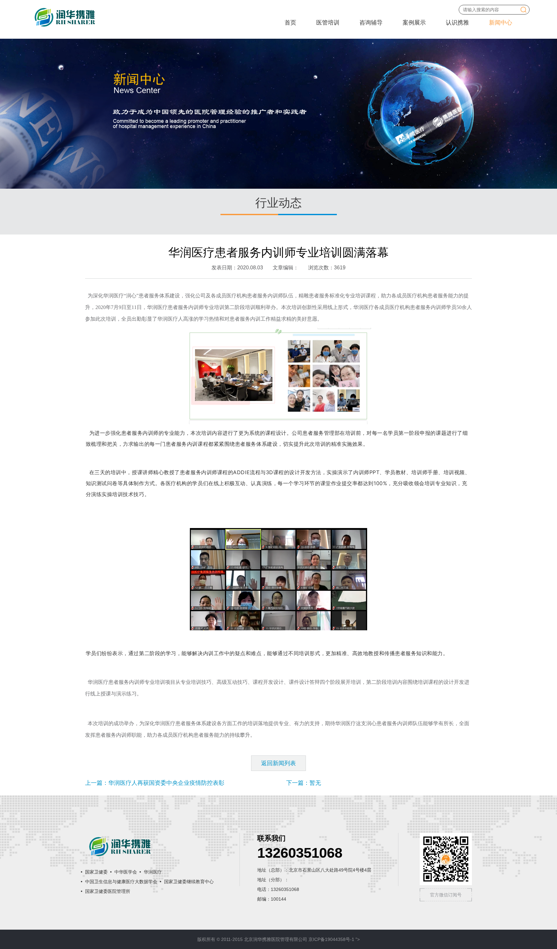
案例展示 (414, 22)
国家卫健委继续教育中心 (189, 881)
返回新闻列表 (278, 763)
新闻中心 (500, 22)
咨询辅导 (371, 22)
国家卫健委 (96, 871)
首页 (290, 22)
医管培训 (327, 22)
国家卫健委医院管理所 (107, 891)
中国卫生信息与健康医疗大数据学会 (121, 881)
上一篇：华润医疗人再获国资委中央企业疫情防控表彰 (154, 783)
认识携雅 (457, 22)
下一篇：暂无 (303, 783)
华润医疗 (153, 871)
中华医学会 (125, 871)
